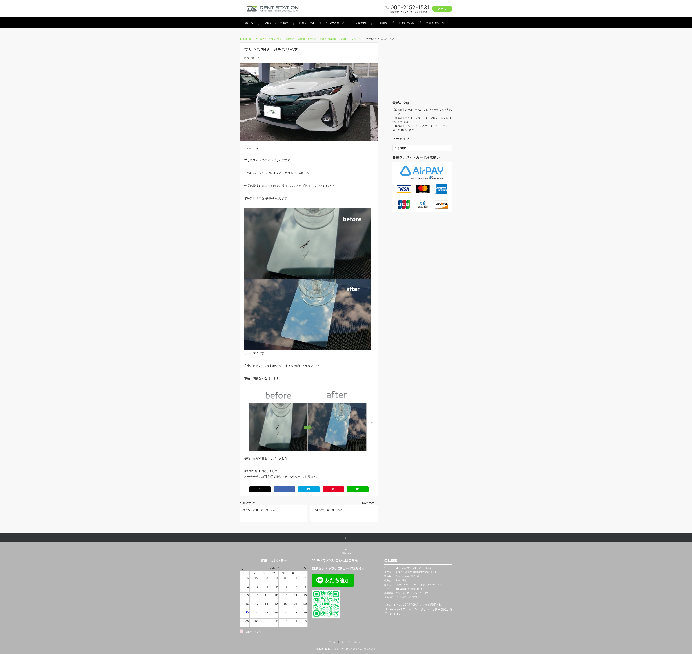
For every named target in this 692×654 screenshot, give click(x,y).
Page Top (346, 553)
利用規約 (440, 609)
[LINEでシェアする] (358, 489)
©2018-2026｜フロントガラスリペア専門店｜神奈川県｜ (346, 649)
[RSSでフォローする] (346, 538)
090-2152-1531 (410, 7)
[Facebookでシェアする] (284, 489)
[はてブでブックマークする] (309, 489)
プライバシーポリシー (417, 609)
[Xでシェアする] (260, 489)
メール (442, 8)
